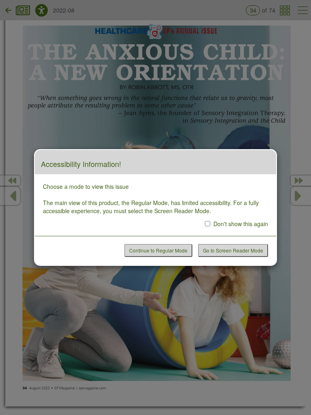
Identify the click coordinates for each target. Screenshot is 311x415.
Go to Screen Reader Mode (233, 250)
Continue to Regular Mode (158, 250)
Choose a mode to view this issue (86, 186)
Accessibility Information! (81, 164)
